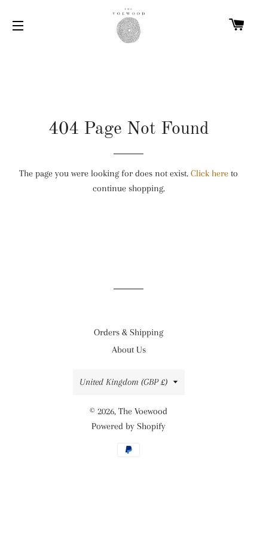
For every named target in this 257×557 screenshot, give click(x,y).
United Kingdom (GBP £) (123, 382)
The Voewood (142, 411)
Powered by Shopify (128, 426)
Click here (209, 173)
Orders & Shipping (128, 332)
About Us (129, 349)
